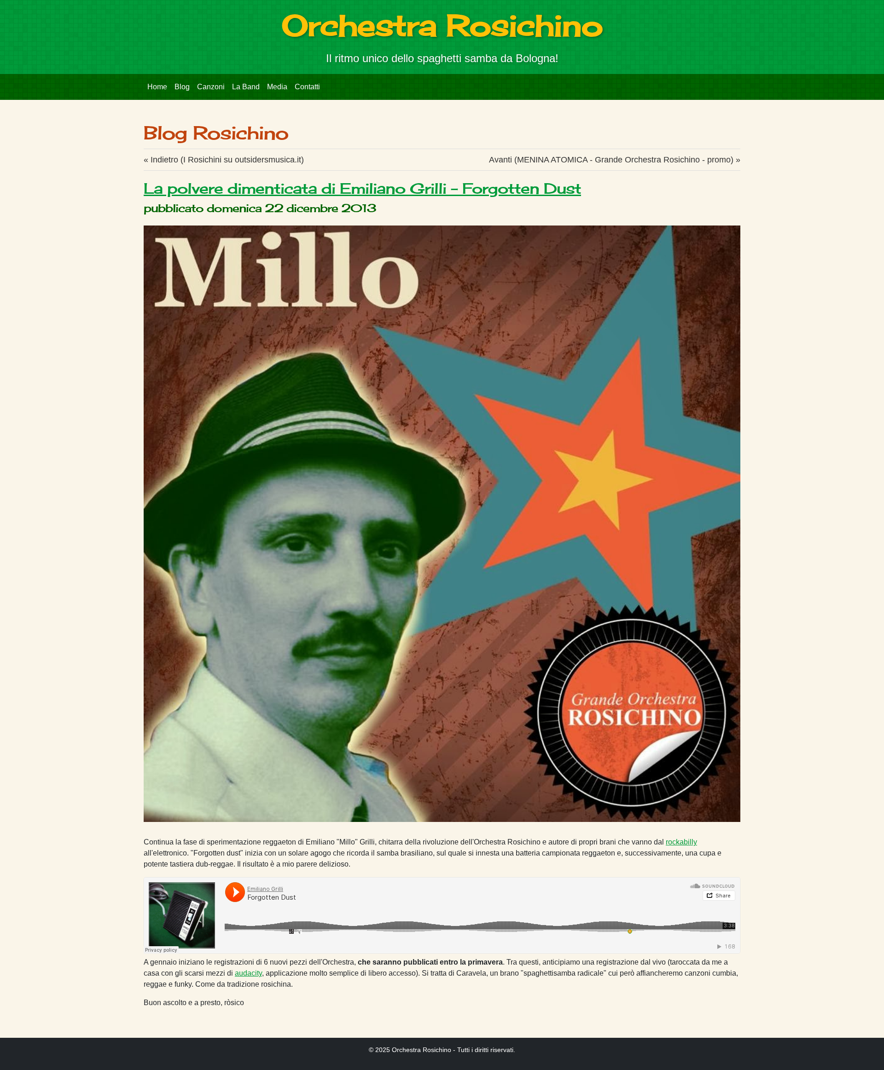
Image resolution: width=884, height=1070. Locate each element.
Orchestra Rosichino (442, 25)
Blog (182, 87)
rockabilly (681, 842)
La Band (246, 87)
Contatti (307, 87)
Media (277, 87)
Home (157, 87)
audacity (248, 973)
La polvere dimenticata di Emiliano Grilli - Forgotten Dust (362, 188)
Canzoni (211, 87)
